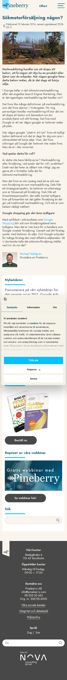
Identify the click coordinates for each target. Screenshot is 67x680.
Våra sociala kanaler (33, 605)
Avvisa (33, 378)
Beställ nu (20, 440)
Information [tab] (33, 307)
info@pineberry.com (33, 592)
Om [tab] (55, 307)
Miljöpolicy (33, 617)
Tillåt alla (33, 360)
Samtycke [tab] (12, 307)
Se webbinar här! (25, 498)
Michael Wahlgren (31, 254)
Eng (29, 632)
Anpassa (31, 369)
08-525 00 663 (33, 595)
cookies (34, 323)
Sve (38, 632)
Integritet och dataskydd (33, 611)
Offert (43, 6)
